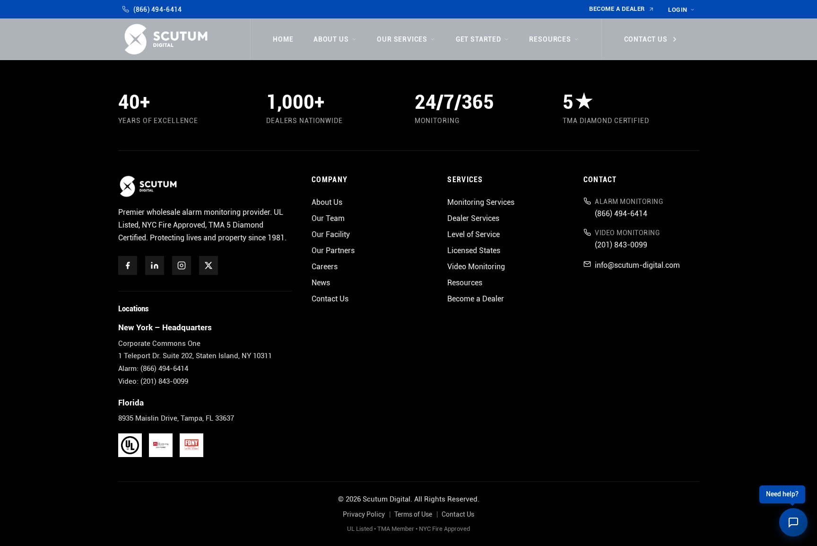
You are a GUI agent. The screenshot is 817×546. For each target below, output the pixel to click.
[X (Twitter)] (208, 265)
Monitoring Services (480, 202)
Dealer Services (473, 218)
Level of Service (473, 234)
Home (283, 39)
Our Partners (333, 250)
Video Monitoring (476, 266)
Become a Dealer (617, 8)
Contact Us (646, 39)
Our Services (402, 39)
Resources (550, 39)
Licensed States (473, 250)
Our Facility (331, 234)
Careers (325, 266)
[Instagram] (181, 265)
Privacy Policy (364, 515)
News (321, 282)
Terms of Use (413, 515)
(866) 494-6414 (157, 9)
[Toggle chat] (793, 522)
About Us (331, 39)
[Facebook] (127, 265)
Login (677, 9)
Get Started (478, 39)
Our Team (328, 218)
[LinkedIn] (154, 265)
